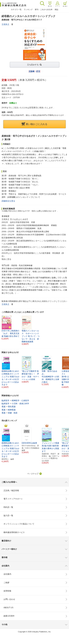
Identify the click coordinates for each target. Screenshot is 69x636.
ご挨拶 (6, 582)
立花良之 (5, 24)
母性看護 (12, 407)
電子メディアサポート (13, 499)
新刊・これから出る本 (43, 9)
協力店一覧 (8, 515)
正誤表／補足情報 (11, 490)
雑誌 (56, 9)
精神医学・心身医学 (20, 400)
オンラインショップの (19, 524)
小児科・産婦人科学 (20, 403)
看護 (3, 407)
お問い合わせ (9, 599)
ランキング (28, 9)
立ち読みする (33, 65)
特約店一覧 (8, 507)
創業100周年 (9, 616)
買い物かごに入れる (36, 124)
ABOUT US (8, 607)
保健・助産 (12, 413)
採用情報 (7, 591)
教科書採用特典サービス (14, 532)
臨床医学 (5, 400)
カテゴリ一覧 (16, 9)
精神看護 (12, 410)
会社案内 (7, 574)
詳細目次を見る (8, 201)
